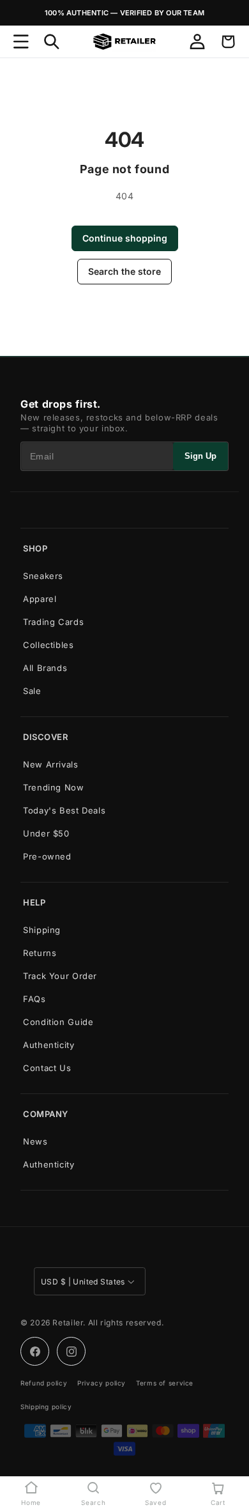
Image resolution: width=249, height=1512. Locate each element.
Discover (45, 737)
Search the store (124, 271)
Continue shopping (124, 238)
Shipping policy (46, 1406)
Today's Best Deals (64, 810)
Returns (39, 953)
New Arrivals (51, 764)
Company (45, 1114)
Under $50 (46, 833)
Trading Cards (53, 622)
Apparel (39, 599)
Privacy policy (101, 1383)
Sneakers (43, 576)
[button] (21, 41)
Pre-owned (47, 856)
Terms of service (164, 1383)
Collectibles (48, 645)
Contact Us (47, 1068)
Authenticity (49, 1045)
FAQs (34, 999)
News (35, 1141)
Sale (32, 691)
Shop (35, 548)
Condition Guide (58, 1022)
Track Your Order (60, 976)
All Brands (45, 668)
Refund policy (43, 1383)
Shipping (42, 930)
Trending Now (53, 787)
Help (34, 902)
